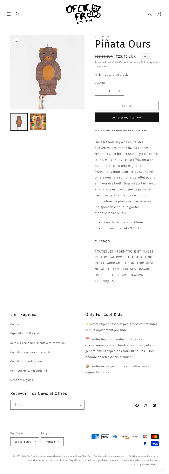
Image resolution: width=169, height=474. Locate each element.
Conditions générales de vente (30, 352)
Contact (15, 324)
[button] (8, 14)
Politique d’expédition (69, 460)
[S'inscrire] (79, 405)
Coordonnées (151, 460)
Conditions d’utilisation (40, 460)
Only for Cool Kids (31, 456)
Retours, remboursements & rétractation (37, 343)
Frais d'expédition (123, 62)
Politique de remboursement (109, 456)
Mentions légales (21, 380)
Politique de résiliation (146, 464)
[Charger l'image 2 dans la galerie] (38, 121)
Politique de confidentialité (28, 370)
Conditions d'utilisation (26, 361)
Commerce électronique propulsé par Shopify (65, 456)
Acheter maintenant (126, 117)
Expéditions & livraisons (26, 333)
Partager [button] (104, 241)
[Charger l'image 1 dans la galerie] (18, 121)
